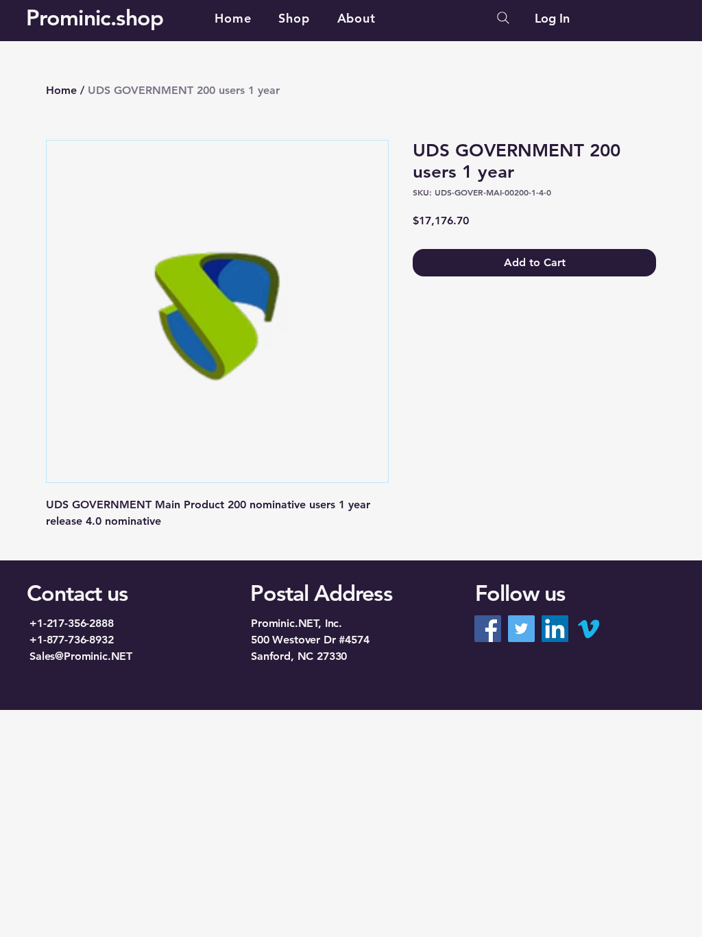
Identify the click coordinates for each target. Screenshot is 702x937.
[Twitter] (521, 628)
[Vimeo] (588, 628)
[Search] (503, 17)
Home (61, 90)
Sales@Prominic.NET (80, 656)
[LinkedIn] (555, 628)
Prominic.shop (95, 17)
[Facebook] (487, 628)
